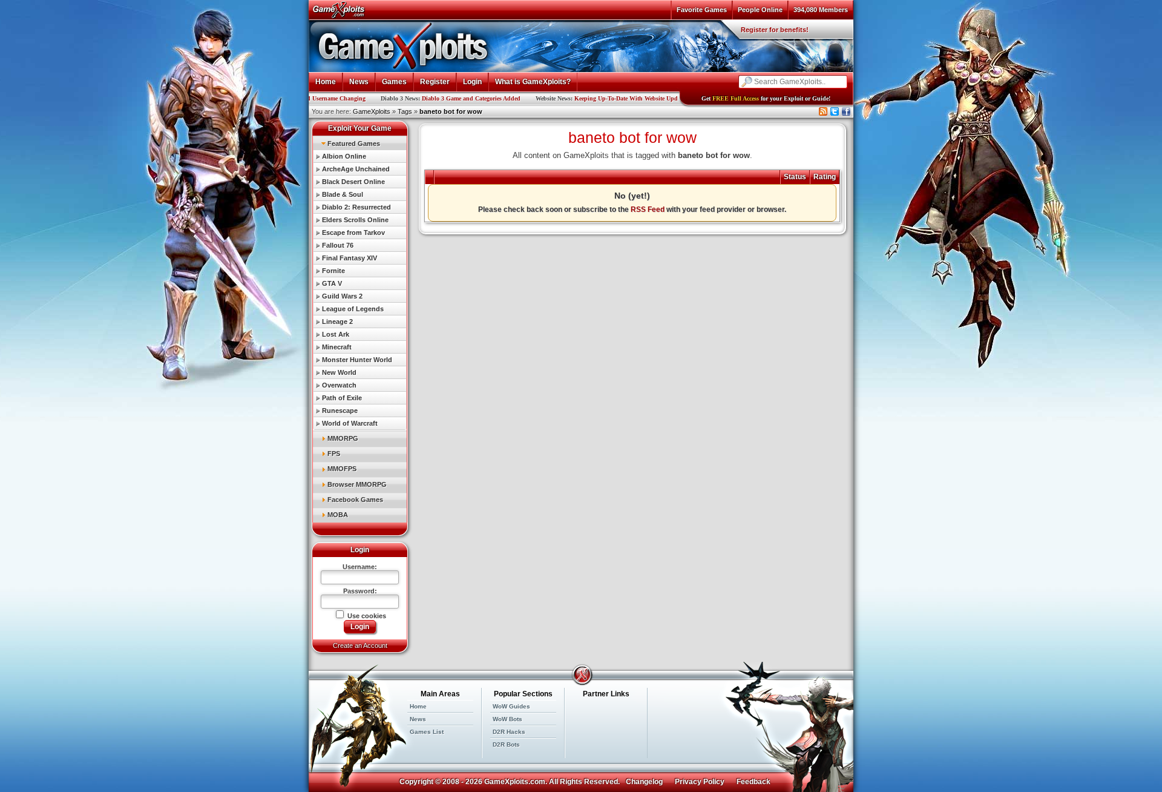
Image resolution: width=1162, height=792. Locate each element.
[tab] (360, 143)
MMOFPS (341, 468)
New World (339, 372)
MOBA (337, 514)
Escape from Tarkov (353, 232)
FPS (333, 453)
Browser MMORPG (357, 484)
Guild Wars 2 (342, 296)
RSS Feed (648, 209)
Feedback (753, 781)
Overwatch (339, 385)
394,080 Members (820, 9)
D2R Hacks (509, 731)
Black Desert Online (353, 181)
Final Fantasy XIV (349, 258)
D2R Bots (506, 744)
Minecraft (337, 347)
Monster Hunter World (357, 359)
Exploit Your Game (360, 128)
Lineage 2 (337, 321)
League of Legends (353, 308)
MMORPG (342, 438)
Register (435, 82)
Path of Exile (342, 397)
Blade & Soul (342, 194)
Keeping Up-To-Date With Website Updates (585, 98)
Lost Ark (335, 334)
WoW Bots (507, 719)
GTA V (332, 283)
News (359, 82)
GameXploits (371, 111)
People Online (760, 9)
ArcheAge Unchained (356, 169)
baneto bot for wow (450, 111)
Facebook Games (355, 499)
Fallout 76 (337, 245)
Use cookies (366, 615)
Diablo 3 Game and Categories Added (425, 98)
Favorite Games (702, 9)
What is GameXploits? (533, 82)
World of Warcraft (350, 423)
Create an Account (360, 645)
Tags (405, 111)
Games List (427, 731)
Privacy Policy (699, 781)
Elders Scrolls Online (355, 219)
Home (325, 82)
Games (394, 82)
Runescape (340, 410)
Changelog (644, 781)
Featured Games (353, 143)
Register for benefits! (775, 29)
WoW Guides (511, 706)
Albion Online (344, 156)
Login (472, 82)
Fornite (333, 270)
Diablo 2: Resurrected (356, 207)
